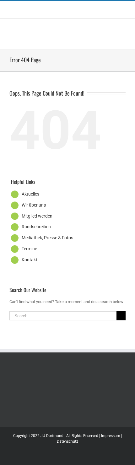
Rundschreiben (36, 226)
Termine (29, 248)
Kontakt (29, 259)
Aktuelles (30, 194)
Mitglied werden (37, 216)
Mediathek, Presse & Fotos (47, 237)
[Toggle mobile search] (111, 28)
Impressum (110, 436)
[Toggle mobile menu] (123, 28)
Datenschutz (67, 441)
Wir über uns (34, 205)
